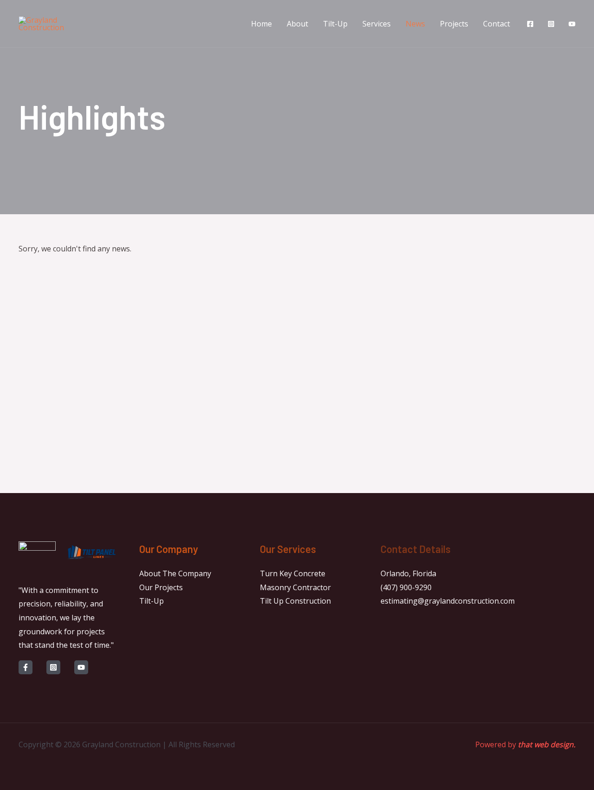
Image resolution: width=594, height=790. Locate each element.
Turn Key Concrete (292, 573)
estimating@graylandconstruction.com (448, 601)
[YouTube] (571, 23)
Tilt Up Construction (295, 601)
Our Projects (161, 587)
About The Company (175, 573)
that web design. (546, 744)
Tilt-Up (151, 601)
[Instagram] (551, 23)
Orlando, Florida (408, 573)
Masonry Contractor (295, 587)
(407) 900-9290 (406, 587)
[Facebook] (530, 23)
